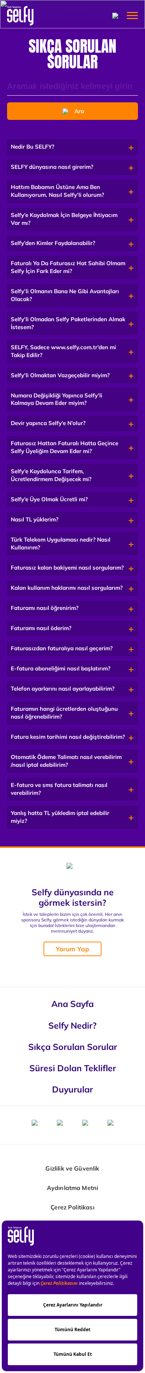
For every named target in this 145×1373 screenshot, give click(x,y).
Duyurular (72, 1089)
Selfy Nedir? (72, 1025)
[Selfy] (20, 15)
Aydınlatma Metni (73, 1187)
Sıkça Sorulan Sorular (72, 1046)
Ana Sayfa (72, 1003)
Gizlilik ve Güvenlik (72, 1168)
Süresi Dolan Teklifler (72, 1067)
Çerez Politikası (72, 1207)
